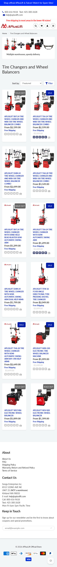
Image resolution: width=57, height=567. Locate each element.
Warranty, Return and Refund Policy (18, 467)
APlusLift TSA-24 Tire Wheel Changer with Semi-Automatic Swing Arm (42, 234)
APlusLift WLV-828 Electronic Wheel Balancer (41, 413)
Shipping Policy (9, 464)
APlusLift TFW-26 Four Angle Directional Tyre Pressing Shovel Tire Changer (41, 294)
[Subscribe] (51, 528)
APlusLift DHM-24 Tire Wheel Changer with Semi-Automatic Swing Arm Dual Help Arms (14, 294)
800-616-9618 (11, 12)
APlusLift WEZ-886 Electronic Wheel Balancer (13, 413)
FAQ (5, 462)
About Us (6, 459)
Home (4, 33)
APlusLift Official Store (32, 547)
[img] (11, 134)
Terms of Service (9, 470)
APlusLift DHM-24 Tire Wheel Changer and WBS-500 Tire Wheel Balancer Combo (14, 178)
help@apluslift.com (14, 15)
